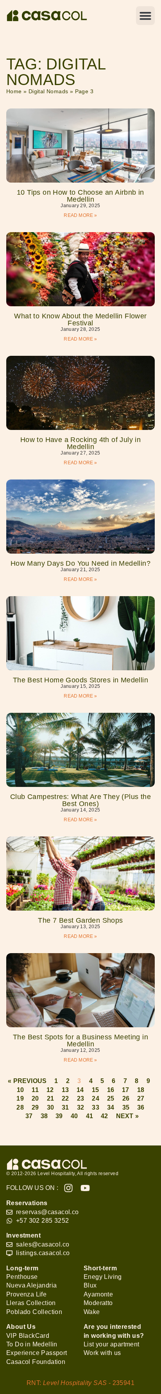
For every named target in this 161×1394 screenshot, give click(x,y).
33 (95, 1107)
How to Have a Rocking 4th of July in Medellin (80, 443)
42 (104, 1116)
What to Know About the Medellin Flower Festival (80, 319)
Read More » (80, 215)
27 (140, 1098)
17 (125, 1090)
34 (110, 1107)
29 (35, 1107)
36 (140, 1107)
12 (50, 1090)
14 (80, 1090)
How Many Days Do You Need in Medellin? (80, 563)
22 (65, 1098)
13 (65, 1090)
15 (95, 1090)
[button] (145, 15)
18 (140, 1090)
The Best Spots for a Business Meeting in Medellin (80, 1040)
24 (95, 1098)
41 (89, 1116)
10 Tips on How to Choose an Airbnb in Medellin (80, 195)
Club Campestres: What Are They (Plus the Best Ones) (80, 800)
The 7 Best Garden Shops (80, 920)
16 (110, 1090)
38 (44, 1116)
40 (74, 1116)
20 (35, 1098)
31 (65, 1107)
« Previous (27, 1081)
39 (59, 1116)
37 (28, 1116)
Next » (127, 1116)
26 (125, 1098)
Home (14, 91)
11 (35, 1090)
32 (80, 1107)
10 (20, 1090)
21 (50, 1098)
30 (50, 1107)
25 (110, 1098)
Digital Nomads (48, 91)
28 (19, 1107)
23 (80, 1098)
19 (19, 1098)
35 (125, 1107)
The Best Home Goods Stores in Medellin (80, 680)
